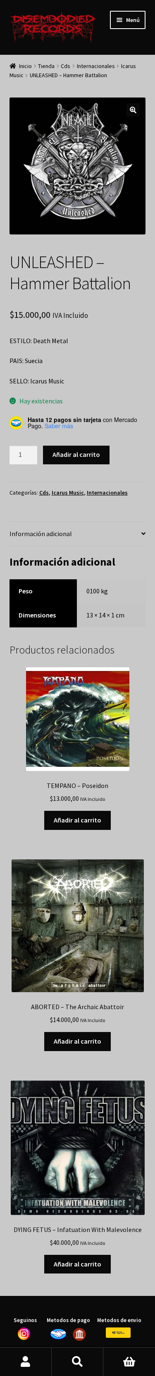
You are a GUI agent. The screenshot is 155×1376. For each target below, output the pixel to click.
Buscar (77, 1362)
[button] (133, 110)
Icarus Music (68, 492)
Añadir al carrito (76, 454)
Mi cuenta (26, 1362)
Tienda (46, 66)
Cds (65, 66)
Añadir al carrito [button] (77, 820)
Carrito (129, 1362)
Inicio (25, 66)
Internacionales (96, 66)
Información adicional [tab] (41, 533)
